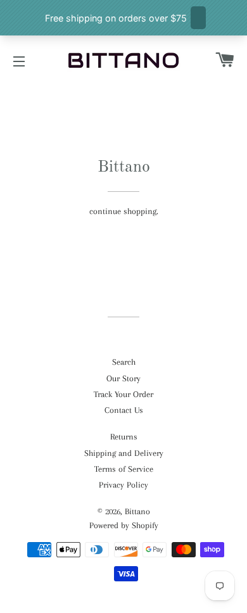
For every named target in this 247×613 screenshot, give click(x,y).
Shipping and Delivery (123, 453)
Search (124, 362)
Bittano (137, 511)
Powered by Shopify (123, 525)
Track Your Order (123, 394)
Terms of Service (123, 469)
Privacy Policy (123, 485)
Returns (123, 436)
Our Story (123, 378)
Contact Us (123, 410)
